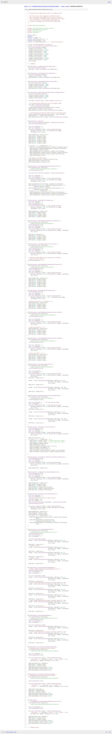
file (51, 9)
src (30, 6)
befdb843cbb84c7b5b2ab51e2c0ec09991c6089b (45, 6)
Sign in (109, 2)
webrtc (26, 6)
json (110, 732)
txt (106, 732)
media (62, 6)
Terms (15, 732)
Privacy (11, 732)
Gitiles (8, 732)
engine (67, 6)
